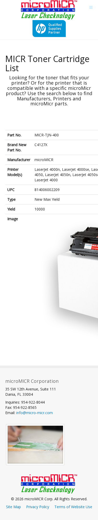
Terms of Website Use (73, 506)
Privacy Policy (37, 506)
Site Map (13, 506)
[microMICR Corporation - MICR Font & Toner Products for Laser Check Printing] (49, 10)
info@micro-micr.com (34, 412)
